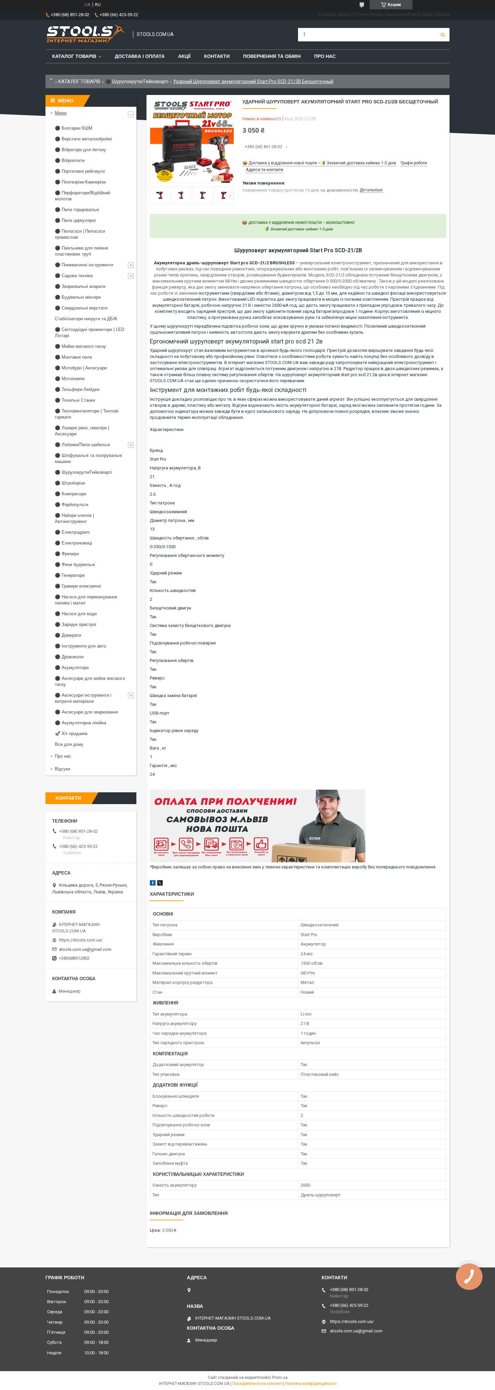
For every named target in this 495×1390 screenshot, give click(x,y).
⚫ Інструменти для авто (80, 646)
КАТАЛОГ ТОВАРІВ (79, 81)
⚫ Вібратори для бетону (80, 149)
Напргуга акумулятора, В (175, 467)
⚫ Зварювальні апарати (80, 286)
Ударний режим (166, 572)
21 (152, 476)
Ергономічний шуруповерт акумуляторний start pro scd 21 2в (236, 341)
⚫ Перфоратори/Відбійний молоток (82, 195)
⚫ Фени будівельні (75, 564)
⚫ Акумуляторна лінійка (80, 722)
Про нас (325, 56)
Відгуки (62, 768)
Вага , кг (158, 748)
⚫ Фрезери (67, 553)
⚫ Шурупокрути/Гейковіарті (136, 81)
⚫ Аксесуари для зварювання (86, 712)
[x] (160, 884)
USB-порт (159, 713)
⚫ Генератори (70, 575)
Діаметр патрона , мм (172, 520)
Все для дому (69, 744)
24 (152, 774)
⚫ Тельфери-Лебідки (77, 389)
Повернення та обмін (272, 56)
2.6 (153, 494)
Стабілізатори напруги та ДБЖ (86, 318)
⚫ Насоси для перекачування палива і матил (86, 599)
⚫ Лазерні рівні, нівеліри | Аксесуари (82, 430)
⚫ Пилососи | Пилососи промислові (80, 234)
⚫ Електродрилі (72, 532)
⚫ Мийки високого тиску (80, 346)
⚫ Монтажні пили (73, 357)
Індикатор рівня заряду (174, 730)
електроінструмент (414, 362)
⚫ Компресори (70, 493)
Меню (61, 112)
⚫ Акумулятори (72, 667)
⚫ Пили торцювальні (77, 209)
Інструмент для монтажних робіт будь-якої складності (228, 389)
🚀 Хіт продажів (71, 733)
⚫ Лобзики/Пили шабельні (82, 444)
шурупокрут (180, 350)
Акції (184, 56)
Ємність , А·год (165, 485)
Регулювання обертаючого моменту (187, 555)
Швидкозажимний (168, 511)
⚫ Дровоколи (69, 656)
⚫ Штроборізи (70, 483)
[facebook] (153, 884)
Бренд (156, 450)
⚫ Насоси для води (76, 613)
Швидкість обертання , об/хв (179, 537)
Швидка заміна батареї (173, 695)
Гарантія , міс (163, 765)
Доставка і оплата (140, 56)
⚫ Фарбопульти (71, 504)
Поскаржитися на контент (257, 1383)
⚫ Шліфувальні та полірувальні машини (88, 458)
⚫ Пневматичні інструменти (84, 264)
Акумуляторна (170, 262)
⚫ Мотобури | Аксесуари (81, 367)
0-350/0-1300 (162, 546)
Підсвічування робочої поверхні (183, 643)
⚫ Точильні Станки (75, 400)
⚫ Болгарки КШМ (73, 128)
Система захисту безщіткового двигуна (190, 625)
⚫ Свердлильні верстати (81, 307)
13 (152, 529)
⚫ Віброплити (70, 160)
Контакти (217, 56)
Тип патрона (162, 502)
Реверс (157, 678)
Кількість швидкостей (173, 590)
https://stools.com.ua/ (81, 939)
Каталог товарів (74, 56)
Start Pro (158, 459)
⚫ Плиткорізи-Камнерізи (80, 182)
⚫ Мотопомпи (70, 378)
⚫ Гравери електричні (78, 586)
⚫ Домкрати (68, 635)
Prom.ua (280, 1377)
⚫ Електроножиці (73, 542)
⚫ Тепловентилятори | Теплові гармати (87, 414)
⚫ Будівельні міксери (78, 297)
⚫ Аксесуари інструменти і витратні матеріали (83, 698)
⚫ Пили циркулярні (75, 220)
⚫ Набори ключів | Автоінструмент (74, 518)
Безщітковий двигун (170, 607)
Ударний (159, 350)
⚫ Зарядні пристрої (75, 624)
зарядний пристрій (215, 311)
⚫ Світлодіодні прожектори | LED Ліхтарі (89, 332)
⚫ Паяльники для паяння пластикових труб (81, 251)
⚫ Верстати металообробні (83, 138)
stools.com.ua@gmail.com (85, 949)
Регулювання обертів (172, 660)
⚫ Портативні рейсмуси (80, 171)
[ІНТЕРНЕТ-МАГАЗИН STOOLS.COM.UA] (85, 34)
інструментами (214, 293)
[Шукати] (443, 34)
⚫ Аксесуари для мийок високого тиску (90, 681)
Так (153, 581)
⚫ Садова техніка (74, 275)
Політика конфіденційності (310, 1383)
